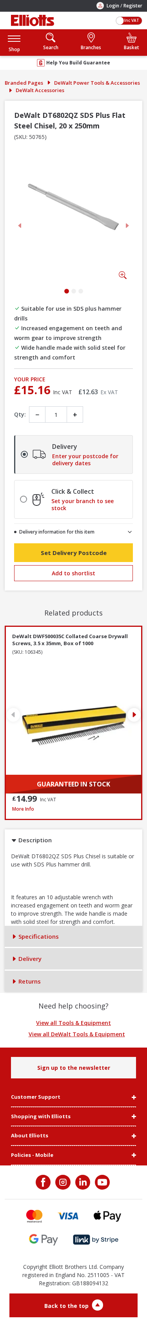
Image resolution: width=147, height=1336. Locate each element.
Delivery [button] (29, 958)
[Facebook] (44, 1182)
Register (132, 5)
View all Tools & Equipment (73, 1022)
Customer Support (35, 1097)
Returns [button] (29, 981)
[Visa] (68, 1216)
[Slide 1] (66, 291)
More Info (73, 809)
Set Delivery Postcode (74, 553)
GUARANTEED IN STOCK (73, 784)
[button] (14, 42)
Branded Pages (24, 82)
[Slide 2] (73, 291)
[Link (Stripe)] (95, 1240)
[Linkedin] (82, 1182)
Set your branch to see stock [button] (82, 505)
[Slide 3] (80, 291)
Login (113, 5)
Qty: (20, 414)
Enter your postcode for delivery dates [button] (85, 460)
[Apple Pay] (107, 1216)
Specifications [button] (38, 936)
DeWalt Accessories (40, 90)
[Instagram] (62, 1182)
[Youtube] (101, 1182)
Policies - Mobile (32, 1155)
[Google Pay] (43, 1240)
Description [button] (34, 840)
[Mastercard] (34, 1216)
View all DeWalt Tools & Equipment (77, 1034)
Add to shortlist (73, 573)
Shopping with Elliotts (41, 1117)
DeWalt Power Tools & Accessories (97, 82)
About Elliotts (29, 1136)
